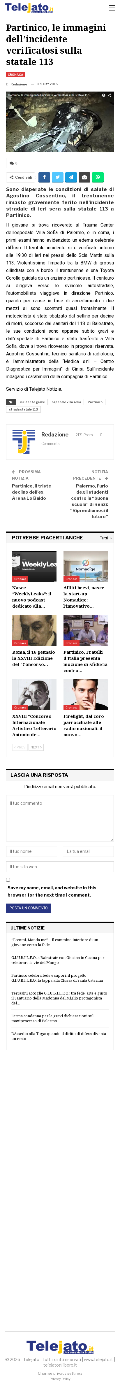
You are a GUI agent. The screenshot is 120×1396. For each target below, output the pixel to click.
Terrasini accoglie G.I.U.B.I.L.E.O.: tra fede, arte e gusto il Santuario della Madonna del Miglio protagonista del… (59, 998)
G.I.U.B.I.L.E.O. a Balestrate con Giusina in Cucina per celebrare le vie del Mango (57, 960)
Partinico (95, 402)
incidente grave (32, 402)
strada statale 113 (23, 409)
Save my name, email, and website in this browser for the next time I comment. (52, 891)
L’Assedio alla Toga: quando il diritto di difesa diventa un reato (58, 1036)
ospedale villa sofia (66, 402)
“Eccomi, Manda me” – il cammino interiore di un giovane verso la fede (54, 942)
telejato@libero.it (60, 1364)
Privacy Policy (60, 1379)
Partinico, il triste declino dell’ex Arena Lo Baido (31, 492)
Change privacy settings (60, 1373)
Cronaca (15, 74)
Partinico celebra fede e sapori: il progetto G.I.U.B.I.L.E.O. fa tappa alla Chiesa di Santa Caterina (57, 978)
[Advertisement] (60, 1122)
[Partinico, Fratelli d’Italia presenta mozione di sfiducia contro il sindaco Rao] (85, 630)
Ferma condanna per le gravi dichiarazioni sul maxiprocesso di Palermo (52, 1018)
